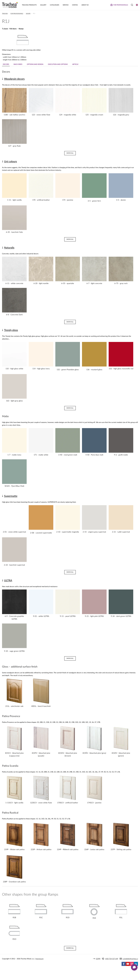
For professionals (16, 13)
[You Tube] (128, 964)
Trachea (5, 13)
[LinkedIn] (136, 964)
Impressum (39, 959)
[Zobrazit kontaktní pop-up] (134, 967)
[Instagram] (132, 964)
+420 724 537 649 (111, 959)
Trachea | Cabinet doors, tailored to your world (10, 5)
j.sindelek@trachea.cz (130, 959)
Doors (28, 13)
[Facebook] (124, 964)
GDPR (98, 959)
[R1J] (22, 45)
